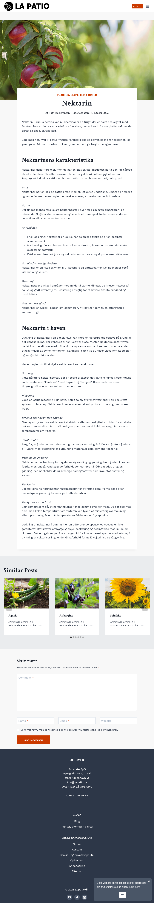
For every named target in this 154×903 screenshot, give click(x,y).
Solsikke (115, 616)
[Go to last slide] (9, 606)
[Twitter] (77, 897)
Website (106, 720)
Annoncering (77, 865)
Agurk (12, 616)
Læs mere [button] (134, 887)
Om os (77, 844)
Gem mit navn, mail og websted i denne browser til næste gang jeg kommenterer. (69, 729)
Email (64, 720)
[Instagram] (84, 897)
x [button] (149, 880)
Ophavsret (77, 860)
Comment (26, 677)
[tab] (71, 637)
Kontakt (77, 849)
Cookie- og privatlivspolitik (77, 855)
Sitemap (77, 871)
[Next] (145, 606)
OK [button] (122, 894)
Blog (77, 821)
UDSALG (137, 6)
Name (23, 720)
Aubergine (66, 616)
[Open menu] (147, 6)
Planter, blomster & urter (77, 95)
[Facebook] (69, 897)
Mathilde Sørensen (59, 113)
